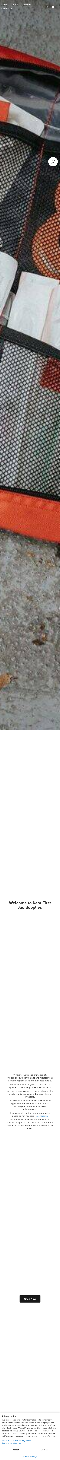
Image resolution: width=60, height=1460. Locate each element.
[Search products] (53, 161)
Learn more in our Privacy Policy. (16, 1441)
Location (27, 4)
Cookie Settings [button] (30, 1456)
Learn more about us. (11, 1443)
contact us (42, 1116)
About (15, 4)
